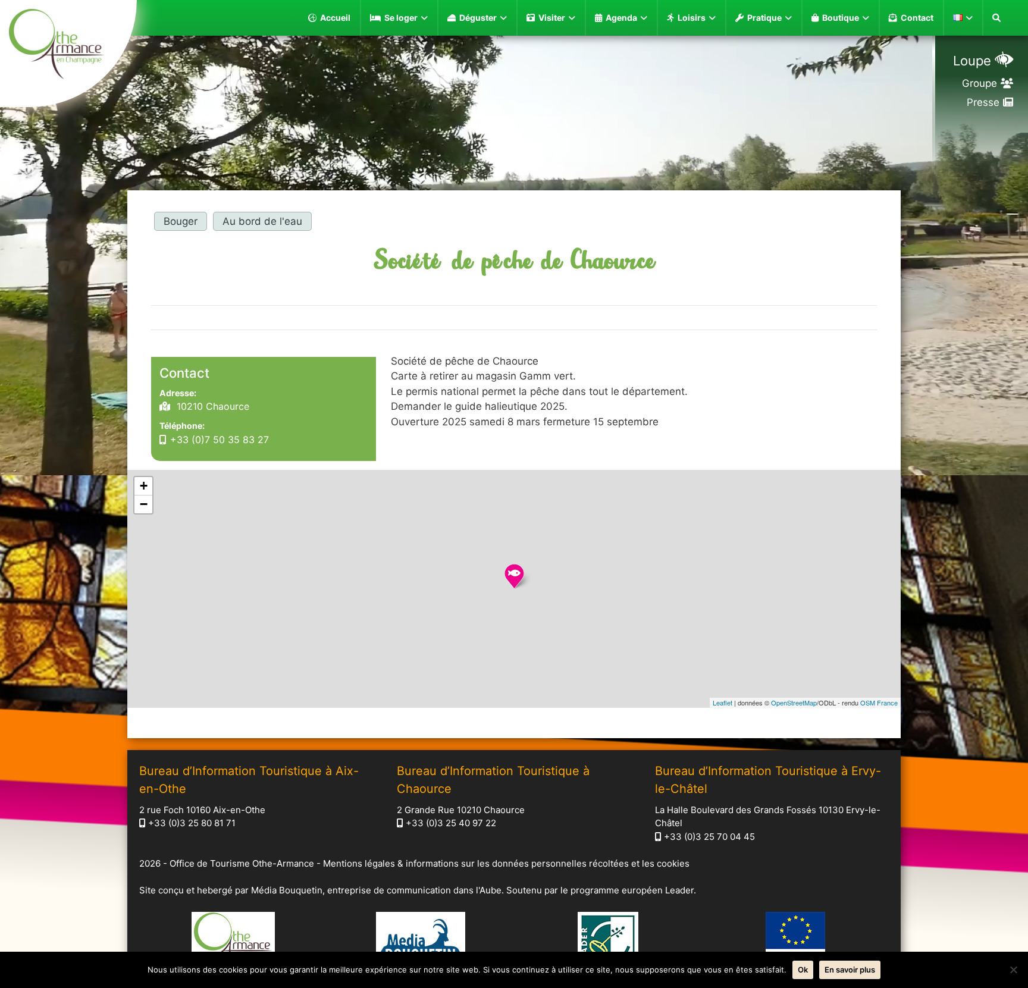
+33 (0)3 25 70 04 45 (709, 836)
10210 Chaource (211, 406)
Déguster (478, 17)
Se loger (401, 17)
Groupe (979, 83)
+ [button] (144, 485)
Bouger (181, 221)
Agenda (621, 17)
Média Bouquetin (286, 890)
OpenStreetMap (794, 702)
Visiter (551, 17)
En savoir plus (850, 969)
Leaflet (722, 702)
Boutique (840, 17)
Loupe (972, 60)
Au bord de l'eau (262, 221)
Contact (917, 17)
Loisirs (692, 17)
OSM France (879, 702)
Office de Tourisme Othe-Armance (242, 863)
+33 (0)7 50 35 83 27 (219, 440)
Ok (803, 969)
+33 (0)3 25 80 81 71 (192, 823)
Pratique (764, 17)
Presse (983, 102)
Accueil (335, 17)
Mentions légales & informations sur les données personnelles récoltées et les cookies (506, 863)
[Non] (1013, 970)
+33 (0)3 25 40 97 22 (451, 823)
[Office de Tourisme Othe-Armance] (68, 46)
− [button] (144, 504)
